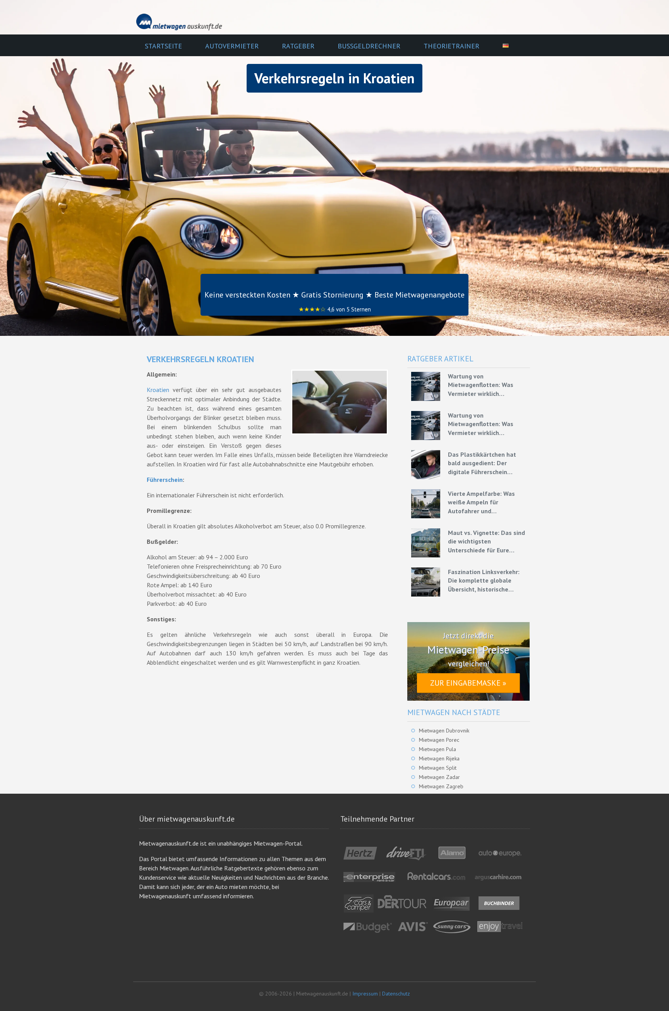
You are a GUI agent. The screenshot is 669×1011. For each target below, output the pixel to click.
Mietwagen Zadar (439, 777)
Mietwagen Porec (439, 739)
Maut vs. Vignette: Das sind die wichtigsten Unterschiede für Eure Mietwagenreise (486, 541)
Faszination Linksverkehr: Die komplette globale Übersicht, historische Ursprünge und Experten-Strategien (484, 580)
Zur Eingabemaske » (468, 683)
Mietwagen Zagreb (441, 786)
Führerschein (165, 479)
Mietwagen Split (437, 767)
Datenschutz (396, 993)
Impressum (365, 993)
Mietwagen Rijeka (439, 758)
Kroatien (158, 390)
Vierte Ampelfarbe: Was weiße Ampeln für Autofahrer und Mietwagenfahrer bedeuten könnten (487, 502)
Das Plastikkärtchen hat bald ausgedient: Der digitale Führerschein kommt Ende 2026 (482, 463)
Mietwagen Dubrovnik (444, 730)
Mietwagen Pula (437, 749)
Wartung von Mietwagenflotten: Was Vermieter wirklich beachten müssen (480, 385)
